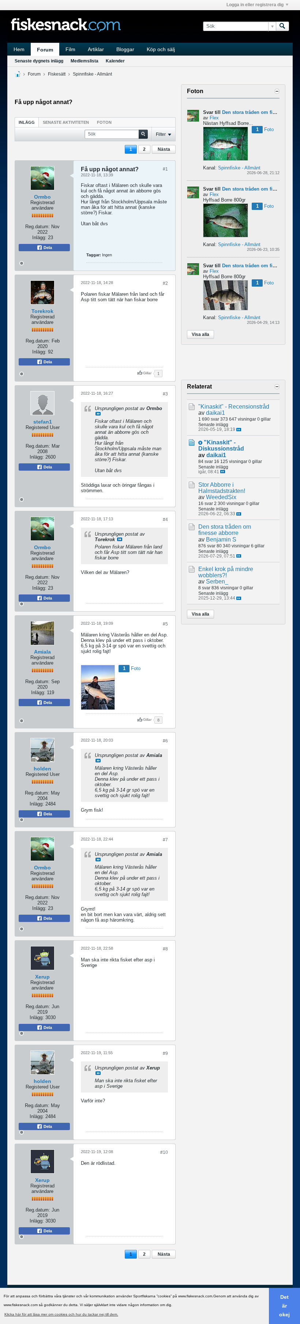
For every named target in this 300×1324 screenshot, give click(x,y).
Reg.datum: (37, 226)
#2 (165, 283)
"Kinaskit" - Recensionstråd (233, 406)
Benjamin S (221, 539)
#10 (164, 1152)
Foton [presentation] (104, 122)
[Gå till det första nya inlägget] (200, 443)
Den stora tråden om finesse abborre (224, 530)
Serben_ (217, 581)
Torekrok (42, 311)
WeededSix (221, 497)
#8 (165, 949)
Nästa (164, 149)
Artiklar (96, 49)
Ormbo (42, 197)
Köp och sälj (161, 49)
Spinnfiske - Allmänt (92, 74)
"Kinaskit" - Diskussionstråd (221, 445)
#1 (165, 169)
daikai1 (215, 413)
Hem (19, 49)
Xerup (42, 977)
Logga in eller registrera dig (255, 4)
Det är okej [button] (284, 1305)
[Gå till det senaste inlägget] (238, 429)
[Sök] (282, 26)
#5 (165, 624)
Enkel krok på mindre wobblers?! (225, 572)
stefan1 (42, 422)
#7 (165, 839)
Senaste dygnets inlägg (39, 61)
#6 (165, 740)
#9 (165, 1053)
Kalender (115, 61)
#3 (165, 394)
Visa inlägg (98, 414)
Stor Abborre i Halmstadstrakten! (221, 488)
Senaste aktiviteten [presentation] (66, 122)
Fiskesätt (56, 74)
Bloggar (125, 49)
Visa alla (200, 334)
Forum (45, 50)
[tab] (27, 122)
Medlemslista (84, 61)
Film (70, 49)
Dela (47, 247)
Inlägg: (39, 237)
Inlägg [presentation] (27, 122)
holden (42, 769)
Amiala (42, 652)
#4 (165, 519)
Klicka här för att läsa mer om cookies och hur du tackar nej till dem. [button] (61, 1314)
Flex (214, 117)
